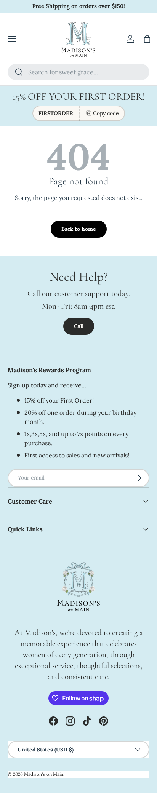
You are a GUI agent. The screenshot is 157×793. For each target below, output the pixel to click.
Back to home (78, 228)
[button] (147, 38)
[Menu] (12, 38)
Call (78, 326)
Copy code (106, 113)
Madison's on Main (43, 774)
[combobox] (78, 72)
